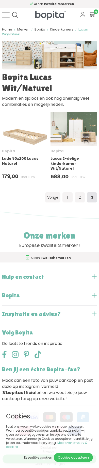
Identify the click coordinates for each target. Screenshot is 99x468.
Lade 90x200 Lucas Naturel (20, 161)
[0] (92, 15)
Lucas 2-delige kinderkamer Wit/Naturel (65, 163)
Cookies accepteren (73, 457)
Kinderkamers (61, 29)
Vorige (52, 197)
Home (7, 29)
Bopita (40, 29)
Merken (23, 29)
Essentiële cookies (38, 457)
